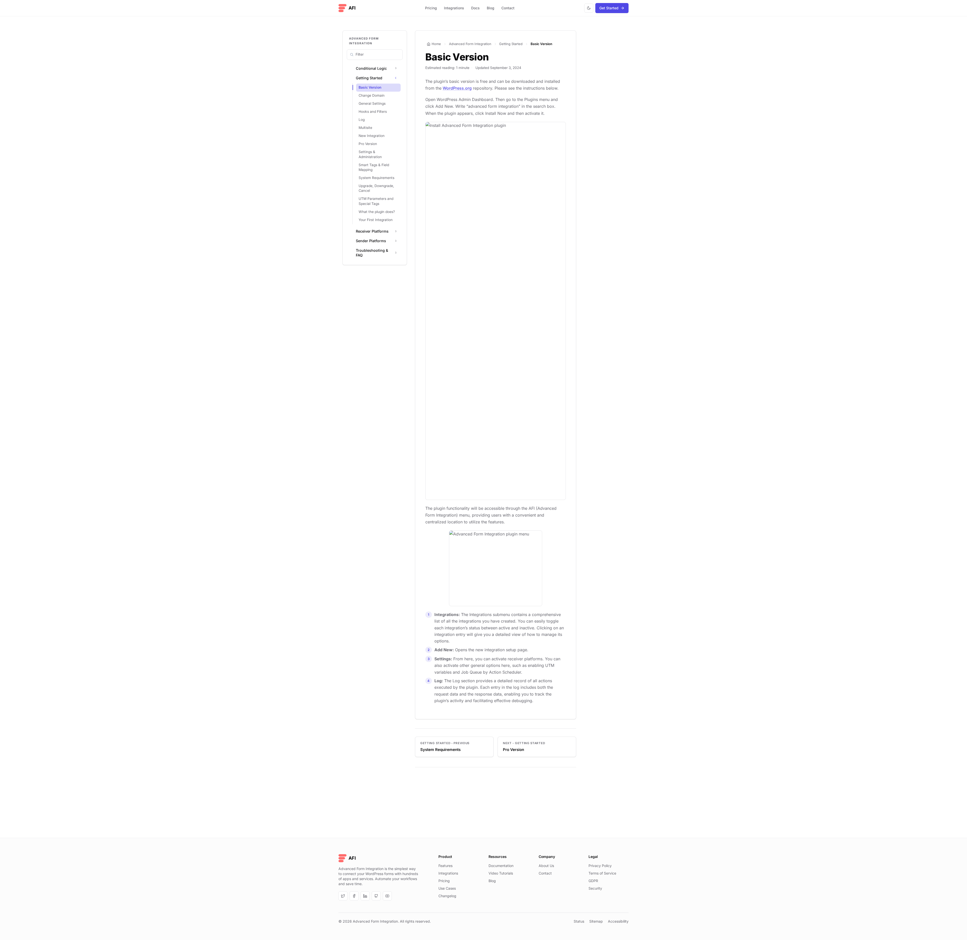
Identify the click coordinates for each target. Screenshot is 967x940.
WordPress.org (457, 88)
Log (362, 120)
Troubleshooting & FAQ (372, 252)
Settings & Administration (370, 154)
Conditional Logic (371, 68)
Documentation (501, 865)
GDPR (593, 881)
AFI (352, 8)
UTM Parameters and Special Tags (376, 201)
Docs (475, 8)
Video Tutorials (501, 873)
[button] (395, 68)
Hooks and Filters (373, 112)
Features (445, 865)
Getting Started (369, 78)
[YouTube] (387, 895)
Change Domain (372, 95)
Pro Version (368, 144)
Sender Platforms (371, 241)
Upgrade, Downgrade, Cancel (376, 188)
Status (579, 921)
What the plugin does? (377, 212)
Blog (490, 8)
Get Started (608, 8)
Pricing (431, 8)
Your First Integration (376, 220)
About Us (546, 865)
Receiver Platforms (372, 231)
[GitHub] (376, 895)
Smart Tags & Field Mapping (374, 167)
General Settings (372, 103)
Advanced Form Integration (470, 44)
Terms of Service (602, 873)
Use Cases (447, 888)
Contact (507, 8)
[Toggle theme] (588, 8)
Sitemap (596, 921)
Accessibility (618, 921)
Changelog (447, 896)
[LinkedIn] (365, 895)
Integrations (454, 8)
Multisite (365, 128)
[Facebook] (354, 895)
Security (595, 888)
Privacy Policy (600, 865)
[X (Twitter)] (343, 895)
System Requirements (376, 178)
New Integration (372, 136)
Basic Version (370, 87)
